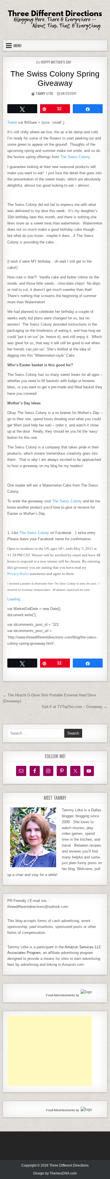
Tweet (12, 122)
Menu (17, 45)
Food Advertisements (60, 995)
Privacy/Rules (18, 574)
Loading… (15, 599)
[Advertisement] (49, 1050)
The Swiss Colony (75, 157)
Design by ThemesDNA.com (55, 1173)
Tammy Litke (44, 93)
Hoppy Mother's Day (56, 62)
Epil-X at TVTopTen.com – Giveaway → (74, 707)
